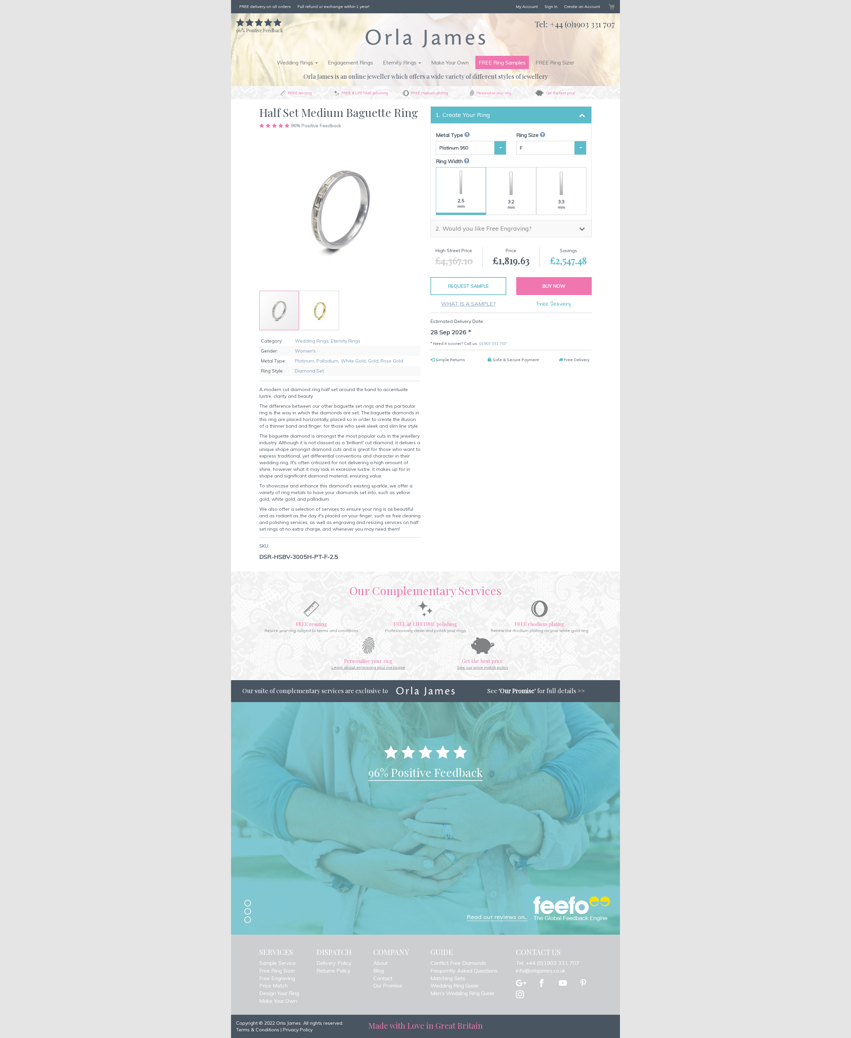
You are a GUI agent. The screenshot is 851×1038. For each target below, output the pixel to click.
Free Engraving (277, 978)
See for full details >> (536, 691)
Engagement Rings (350, 62)
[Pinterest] (583, 983)
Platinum (304, 361)
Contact (383, 978)
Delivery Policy (334, 963)
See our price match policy (482, 667)
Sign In (551, 6)
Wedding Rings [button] (295, 62)
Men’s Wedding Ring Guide (462, 993)
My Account (527, 6)
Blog (378, 970)
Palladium (327, 361)
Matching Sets (447, 978)
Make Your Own (450, 62)
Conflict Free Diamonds (458, 963)
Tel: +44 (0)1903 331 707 (547, 963)
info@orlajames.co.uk (540, 970)
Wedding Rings (311, 341)
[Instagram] (520, 995)
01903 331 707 (493, 343)
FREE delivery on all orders (265, 6)
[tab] (511, 115)
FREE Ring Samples (502, 62)
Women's (305, 351)
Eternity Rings (345, 341)
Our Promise (387, 985)
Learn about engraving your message (368, 667)
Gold (373, 361)
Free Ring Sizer (277, 970)
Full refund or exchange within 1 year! (333, 6)
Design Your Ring (279, 993)
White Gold (353, 361)
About (380, 963)
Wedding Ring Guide (454, 985)
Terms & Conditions (257, 1030)
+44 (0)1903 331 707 (582, 24)
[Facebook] (542, 983)
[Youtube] (563, 983)
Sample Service (277, 963)
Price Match (273, 985)
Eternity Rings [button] (400, 62)
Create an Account (582, 6)
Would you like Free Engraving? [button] (487, 228)
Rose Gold (392, 361)
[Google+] (521, 983)
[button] (319, 310)
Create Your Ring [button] (466, 115)
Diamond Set (309, 371)
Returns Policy (333, 970)
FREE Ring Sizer (555, 62)
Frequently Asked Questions (464, 970)
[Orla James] (425, 38)
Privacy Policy (297, 1030)
